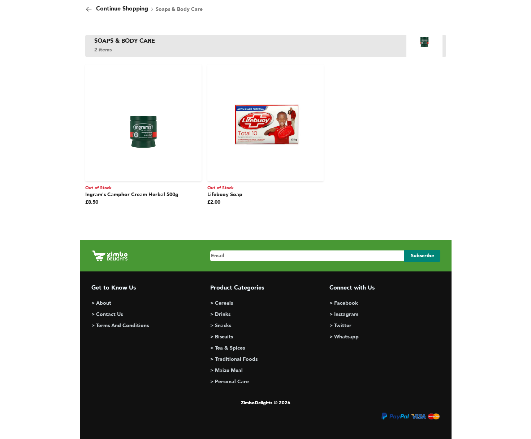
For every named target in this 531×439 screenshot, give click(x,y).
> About (101, 303)
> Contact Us (107, 314)
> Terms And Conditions (120, 325)
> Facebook (343, 303)
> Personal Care (229, 381)
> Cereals (221, 303)
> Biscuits (221, 336)
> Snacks (220, 325)
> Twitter (340, 325)
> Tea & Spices (227, 348)
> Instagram (343, 314)
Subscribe (422, 255)
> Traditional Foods (234, 359)
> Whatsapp (344, 336)
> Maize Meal (226, 370)
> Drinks (220, 314)
